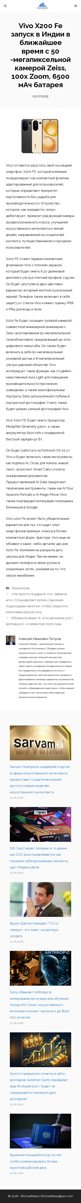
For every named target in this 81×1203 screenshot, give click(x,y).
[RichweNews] (42, 6)
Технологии (20, 588)
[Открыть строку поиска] (5, 6)
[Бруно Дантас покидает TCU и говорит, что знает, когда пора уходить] (40, 914)
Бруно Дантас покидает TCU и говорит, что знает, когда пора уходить (34, 929)
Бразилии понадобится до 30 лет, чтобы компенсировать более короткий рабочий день (36, 1161)
